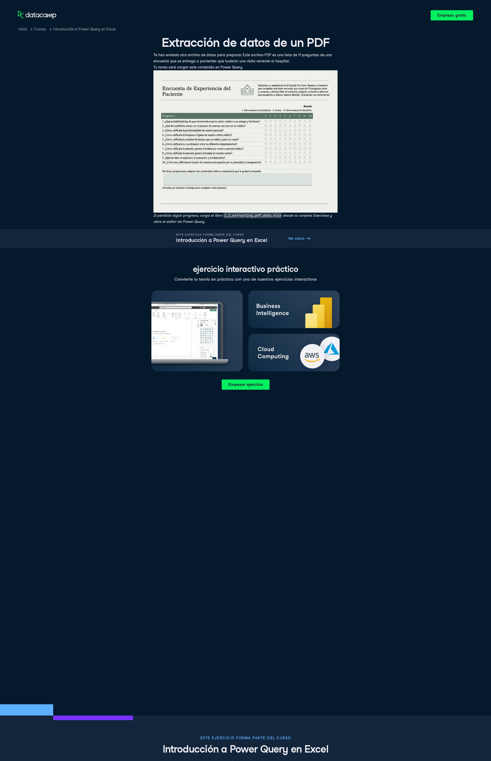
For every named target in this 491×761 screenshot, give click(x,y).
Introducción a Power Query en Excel (84, 29)
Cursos (40, 29)
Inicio (22, 29)
